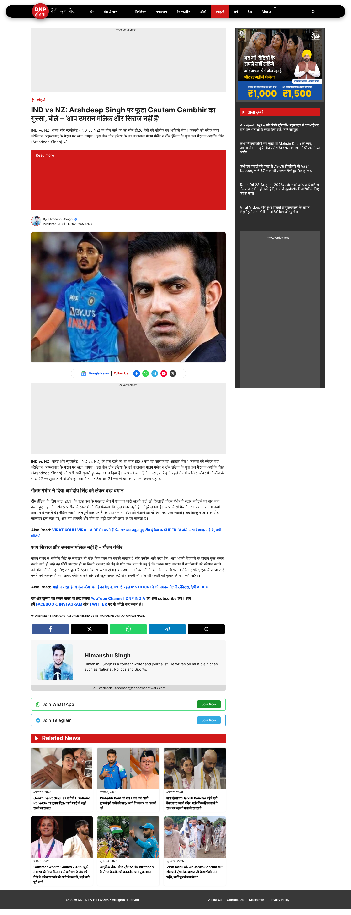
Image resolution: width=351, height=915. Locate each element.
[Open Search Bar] (313, 11)
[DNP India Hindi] (54, 11)
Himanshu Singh (60, 219)
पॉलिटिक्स (140, 11)
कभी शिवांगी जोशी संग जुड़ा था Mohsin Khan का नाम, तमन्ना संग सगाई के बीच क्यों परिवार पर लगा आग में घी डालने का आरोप (280, 147)
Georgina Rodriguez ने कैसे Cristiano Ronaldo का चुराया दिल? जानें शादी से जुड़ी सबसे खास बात (61, 803)
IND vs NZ (91, 615)
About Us (215, 900)
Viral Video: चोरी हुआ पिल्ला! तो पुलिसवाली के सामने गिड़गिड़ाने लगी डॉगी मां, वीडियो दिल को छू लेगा (275, 209)
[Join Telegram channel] (154, 373)
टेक (249, 11)
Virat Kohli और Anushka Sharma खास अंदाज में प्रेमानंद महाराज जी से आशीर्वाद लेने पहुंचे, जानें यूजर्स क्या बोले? (194, 872)
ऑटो (203, 11)
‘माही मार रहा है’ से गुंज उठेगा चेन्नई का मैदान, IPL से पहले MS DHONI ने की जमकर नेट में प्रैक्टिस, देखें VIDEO (130, 587)
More (266, 11)
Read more (45, 155)
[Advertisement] (118, 42)
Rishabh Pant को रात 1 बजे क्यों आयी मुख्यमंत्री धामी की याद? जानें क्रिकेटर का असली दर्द (128, 803)
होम (92, 11)
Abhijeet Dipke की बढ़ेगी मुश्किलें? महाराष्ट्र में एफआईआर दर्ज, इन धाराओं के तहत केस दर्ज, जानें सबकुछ (279, 127)
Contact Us (235, 900)
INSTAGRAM (70, 604)
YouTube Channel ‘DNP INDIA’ (118, 598)
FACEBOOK (46, 604)
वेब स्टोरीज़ (184, 11)
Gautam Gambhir (71, 615)
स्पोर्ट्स (220, 11)
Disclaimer (257, 900)
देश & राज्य (111, 11)
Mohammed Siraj (112, 615)
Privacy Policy (279, 900)
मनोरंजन (161, 11)
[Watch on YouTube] (163, 373)
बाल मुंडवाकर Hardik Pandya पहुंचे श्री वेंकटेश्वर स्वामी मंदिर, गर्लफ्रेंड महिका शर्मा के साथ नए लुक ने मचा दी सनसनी (192, 803)
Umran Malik (135, 615)
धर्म (236, 11)
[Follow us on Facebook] (136, 373)
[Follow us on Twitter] (173, 373)
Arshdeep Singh (46, 615)
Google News (99, 373)
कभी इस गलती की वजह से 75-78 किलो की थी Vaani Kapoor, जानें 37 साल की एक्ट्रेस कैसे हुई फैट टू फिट (276, 168)
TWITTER (98, 604)
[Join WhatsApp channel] (145, 373)
